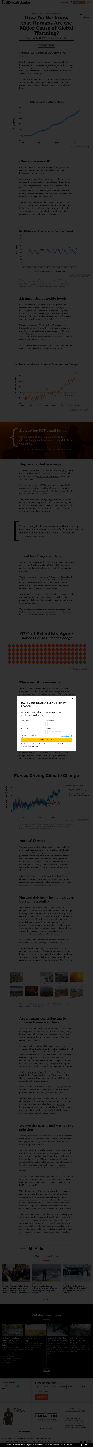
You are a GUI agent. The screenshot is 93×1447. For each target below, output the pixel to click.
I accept (84, 1444)
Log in (22, 737)
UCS (59, 744)
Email (49, 728)
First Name (25, 721)
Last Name (51, 721)
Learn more (69, 1445)
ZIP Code (24, 728)
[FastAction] (65, 736)
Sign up (27, 737)
